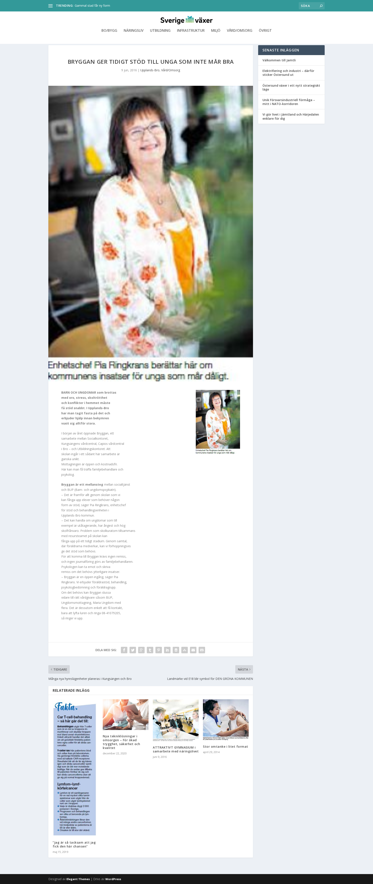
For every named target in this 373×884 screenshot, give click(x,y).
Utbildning (160, 31)
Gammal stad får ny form (92, 5)
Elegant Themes (78, 879)
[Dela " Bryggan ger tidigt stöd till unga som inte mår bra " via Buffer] (176, 650)
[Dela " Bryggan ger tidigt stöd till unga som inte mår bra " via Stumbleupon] (184, 650)
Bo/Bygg (109, 31)
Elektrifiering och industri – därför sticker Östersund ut (288, 73)
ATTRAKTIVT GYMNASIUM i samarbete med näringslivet (176, 749)
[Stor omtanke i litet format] (226, 719)
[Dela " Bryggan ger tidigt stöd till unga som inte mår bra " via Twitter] (132, 650)
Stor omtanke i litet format (225, 746)
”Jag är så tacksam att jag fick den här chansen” (74, 844)
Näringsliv (134, 31)
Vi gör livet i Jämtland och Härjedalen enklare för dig (290, 116)
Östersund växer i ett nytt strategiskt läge (291, 87)
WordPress (113, 879)
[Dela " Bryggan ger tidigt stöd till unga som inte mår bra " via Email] (193, 650)
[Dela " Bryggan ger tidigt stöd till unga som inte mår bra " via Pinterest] (158, 650)
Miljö (215, 31)
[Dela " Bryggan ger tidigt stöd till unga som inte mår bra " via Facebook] (124, 650)
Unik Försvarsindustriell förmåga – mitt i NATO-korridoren (288, 102)
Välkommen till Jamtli (279, 60)
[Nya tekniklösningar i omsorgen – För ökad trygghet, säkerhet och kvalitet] (126, 714)
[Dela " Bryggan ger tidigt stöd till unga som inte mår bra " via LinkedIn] (167, 650)
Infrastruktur (191, 31)
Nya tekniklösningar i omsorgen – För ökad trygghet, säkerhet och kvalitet (121, 742)
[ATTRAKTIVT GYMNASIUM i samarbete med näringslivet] (176, 720)
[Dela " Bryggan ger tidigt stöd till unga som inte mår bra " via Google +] (141, 650)
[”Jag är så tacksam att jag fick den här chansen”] (75, 767)
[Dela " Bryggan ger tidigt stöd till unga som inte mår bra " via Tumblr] (150, 650)
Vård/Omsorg (239, 31)
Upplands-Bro (150, 70)
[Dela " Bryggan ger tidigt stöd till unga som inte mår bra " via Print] (202, 650)
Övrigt (265, 31)
